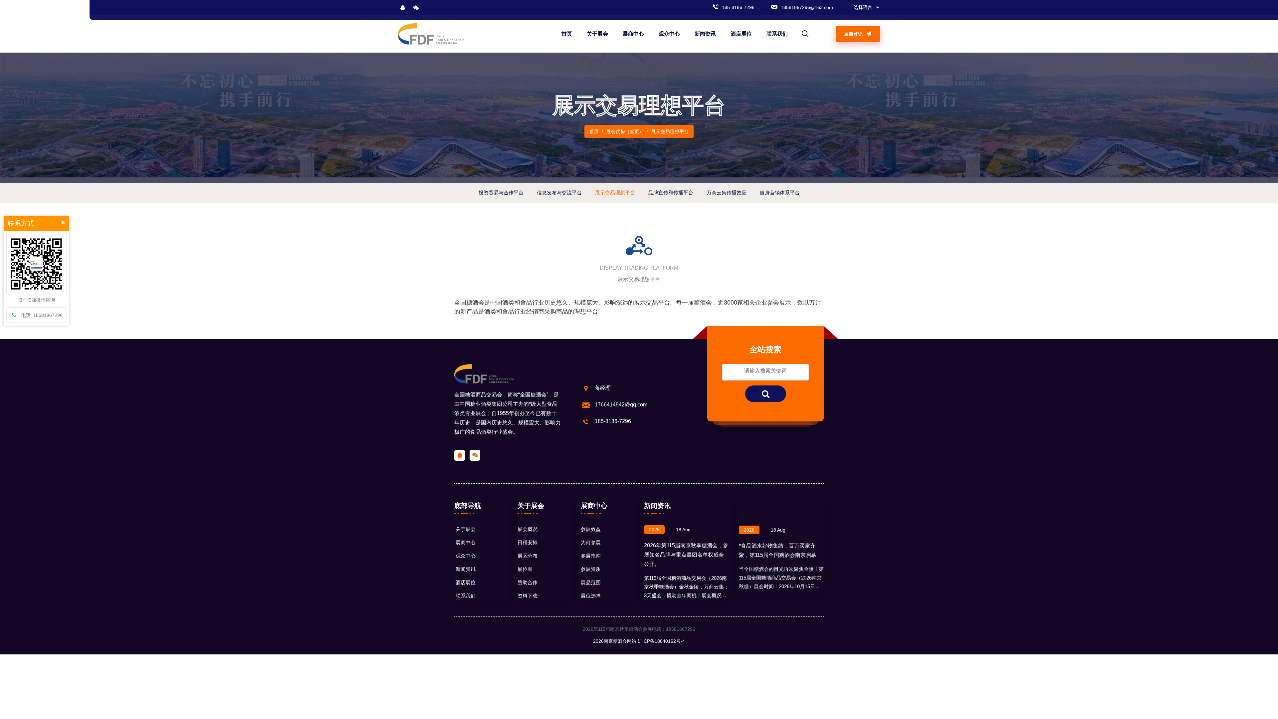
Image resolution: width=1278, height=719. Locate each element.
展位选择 (591, 596)
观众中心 (669, 34)
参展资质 (591, 569)
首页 (566, 34)
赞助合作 (527, 582)
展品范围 (591, 582)
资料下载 (527, 596)
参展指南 (591, 556)
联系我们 (777, 34)
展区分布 (527, 556)
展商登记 (854, 34)
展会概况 (527, 529)
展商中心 (633, 34)
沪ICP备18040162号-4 (661, 641)
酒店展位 (741, 34)
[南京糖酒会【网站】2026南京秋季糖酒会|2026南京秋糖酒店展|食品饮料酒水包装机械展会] (431, 33)
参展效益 (591, 529)
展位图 (525, 569)
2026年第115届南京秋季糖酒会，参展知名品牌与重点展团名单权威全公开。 (686, 555)
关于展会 (597, 34)
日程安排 (527, 542)
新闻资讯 (705, 34)
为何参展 (591, 542)
